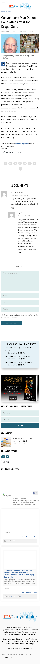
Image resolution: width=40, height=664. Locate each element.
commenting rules (22, 144)
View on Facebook (27, 537)
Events (22, 654)
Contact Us (7, 657)
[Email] (20, 169)
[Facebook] (5, 163)
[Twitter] (15, 163)
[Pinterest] (20, 163)
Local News (6, 12)
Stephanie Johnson (10, 31)
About (3, 654)
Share (35, 537)
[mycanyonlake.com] (6, 495)
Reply (12, 208)
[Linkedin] (25, 163)
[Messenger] (10, 163)
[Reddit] (34, 163)
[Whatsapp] (30, 163)
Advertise (30, 654)
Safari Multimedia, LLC (24, 648)
